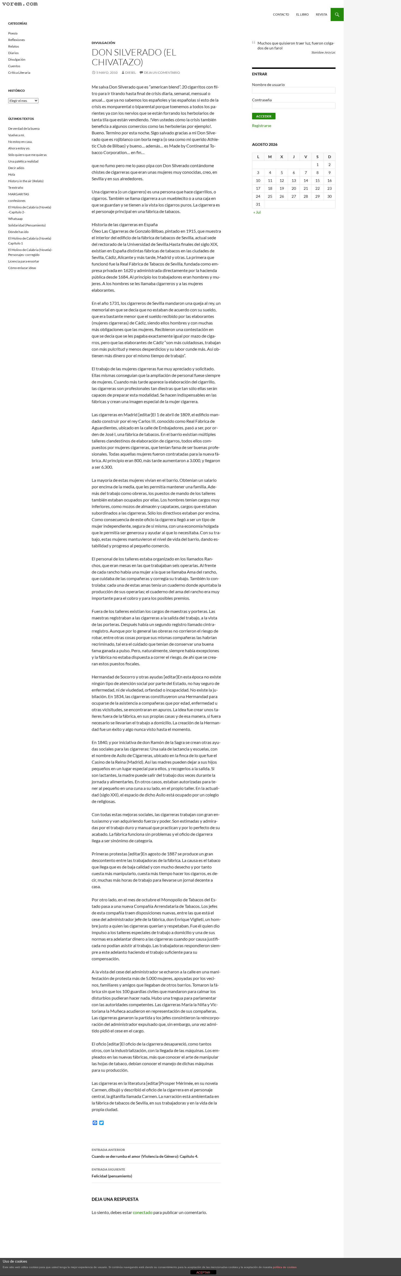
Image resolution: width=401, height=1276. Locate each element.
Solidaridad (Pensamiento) (27, 225)
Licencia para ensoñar (23, 261)
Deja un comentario (162, 72)
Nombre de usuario (268, 84)
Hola (11, 174)
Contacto (281, 14)
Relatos (13, 46)
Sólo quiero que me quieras (27, 155)
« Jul (257, 212)
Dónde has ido (18, 232)
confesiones (16, 201)
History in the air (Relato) (26, 181)
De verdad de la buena (24, 128)
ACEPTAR (203, 1272)
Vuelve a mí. (16, 135)
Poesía (12, 33)
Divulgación (103, 43)
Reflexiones (16, 40)
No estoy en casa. (20, 142)
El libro (302, 14)
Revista (321, 14)
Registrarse (261, 125)
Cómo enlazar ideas (22, 268)
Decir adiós (16, 168)
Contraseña (262, 100)
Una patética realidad (23, 161)
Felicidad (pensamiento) (112, 1172)
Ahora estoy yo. (19, 148)
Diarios (13, 53)
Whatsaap (15, 219)
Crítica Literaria (19, 72)
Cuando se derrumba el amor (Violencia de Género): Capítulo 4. (145, 1153)
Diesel (130, 72)
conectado (142, 1212)
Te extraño (15, 187)
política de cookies (285, 1267)
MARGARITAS (18, 194)
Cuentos (14, 66)
